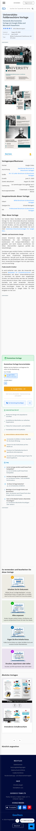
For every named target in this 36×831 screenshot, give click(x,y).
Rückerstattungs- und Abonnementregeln (18, 776)
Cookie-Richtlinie (18, 773)
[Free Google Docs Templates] (4, 8)
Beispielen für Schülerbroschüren (19, 272)
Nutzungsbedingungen (18, 767)
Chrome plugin (18, 785)
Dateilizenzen (18, 764)
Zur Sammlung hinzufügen (16, 403)
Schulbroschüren (9, 719)
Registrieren (29, 3)
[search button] (33, 8)
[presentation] (14, 740)
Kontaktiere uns (18, 788)
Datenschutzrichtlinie (18, 770)
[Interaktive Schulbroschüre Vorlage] (17, 700)
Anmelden (17, 3)
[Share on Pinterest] (29, 680)
